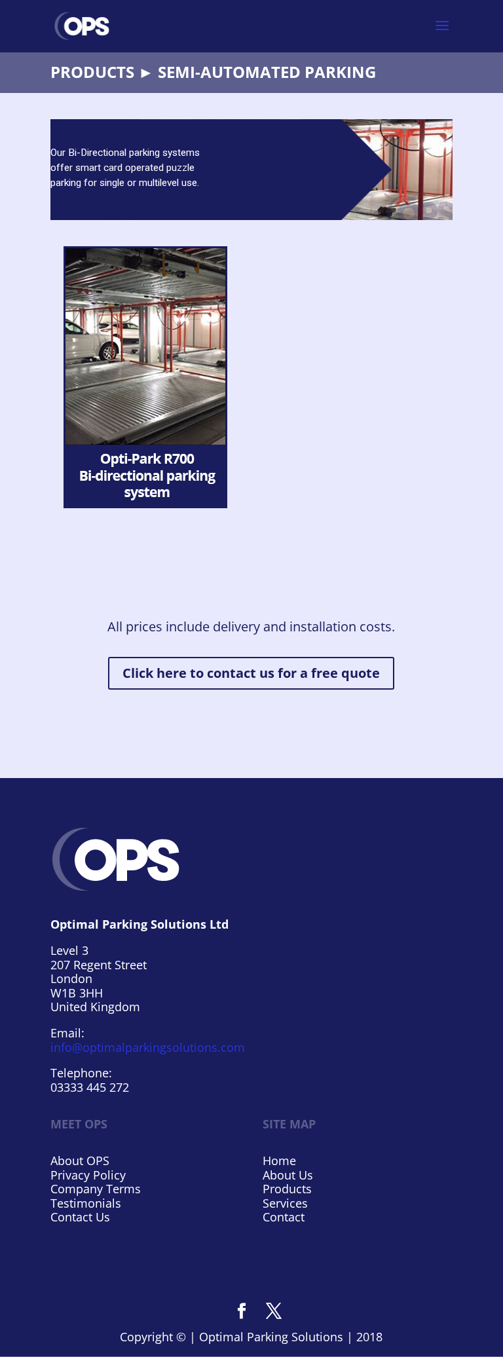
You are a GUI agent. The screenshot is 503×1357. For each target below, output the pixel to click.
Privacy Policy (88, 1175)
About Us (288, 1175)
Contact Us (80, 1217)
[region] (251, 169)
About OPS (79, 1160)
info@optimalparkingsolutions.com (147, 1047)
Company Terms (95, 1189)
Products (287, 1189)
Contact (284, 1217)
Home (279, 1160)
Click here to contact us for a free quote (251, 673)
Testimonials (85, 1203)
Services (285, 1203)
